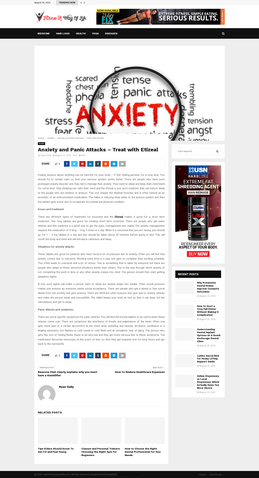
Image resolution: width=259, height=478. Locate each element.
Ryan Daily (46, 155)
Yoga (95, 33)
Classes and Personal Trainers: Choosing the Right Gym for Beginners (100, 451)
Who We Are (216, 474)
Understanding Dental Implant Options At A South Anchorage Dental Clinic (208, 335)
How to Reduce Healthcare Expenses (140, 372)
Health (81, 33)
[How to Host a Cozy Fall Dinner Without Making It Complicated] (184, 311)
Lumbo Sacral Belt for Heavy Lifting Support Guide (208, 358)
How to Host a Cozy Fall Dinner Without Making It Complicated (208, 310)
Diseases (111, 33)
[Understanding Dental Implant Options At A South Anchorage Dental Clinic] (184, 334)
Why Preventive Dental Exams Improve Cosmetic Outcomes (208, 287)
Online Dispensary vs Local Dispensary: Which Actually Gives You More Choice (208, 382)
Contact (202, 474)
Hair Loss (63, 33)
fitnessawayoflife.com (128, 474)
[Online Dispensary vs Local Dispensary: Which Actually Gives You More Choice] (184, 381)
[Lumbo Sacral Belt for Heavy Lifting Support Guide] (184, 360)
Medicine (44, 33)
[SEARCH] (217, 151)
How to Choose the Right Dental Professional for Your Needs (143, 451)
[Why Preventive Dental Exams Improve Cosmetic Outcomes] (184, 287)
